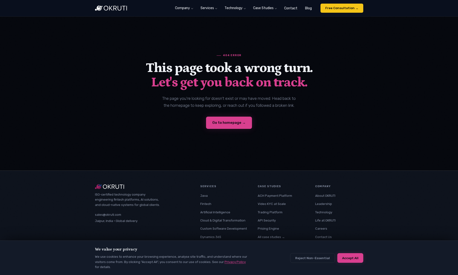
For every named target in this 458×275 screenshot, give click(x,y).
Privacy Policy (235, 262)
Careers (321, 228)
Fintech (205, 204)
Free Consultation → (341, 8)
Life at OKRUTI (325, 220)
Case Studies (263, 8)
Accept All (350, 258)
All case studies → (271, 237)
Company (182, 8)
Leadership (323, 204)
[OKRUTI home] (111, 8)
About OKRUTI (325, 195)
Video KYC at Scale (272, 204)
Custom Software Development (223, 228)
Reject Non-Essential (312, 258)
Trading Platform (270, 212)
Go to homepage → (229, 122)
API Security (267, 220)
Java (204, 195)
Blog (308, 8)
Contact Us (323, 237)
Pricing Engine (268, 228)
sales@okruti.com (108, 214)
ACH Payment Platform (275, 195)
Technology (234, 8)
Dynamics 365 (210, 237)
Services (207, 8)
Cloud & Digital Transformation (222, 220)
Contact (290, 8)
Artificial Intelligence (215, 212)
